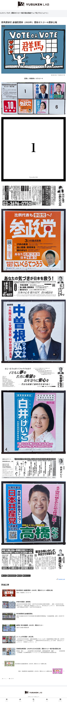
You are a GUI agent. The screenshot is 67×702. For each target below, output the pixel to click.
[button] (62, 401)
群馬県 (20, 575)
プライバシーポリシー (33, 696)
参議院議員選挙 (12, 575)
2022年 (4, 575)
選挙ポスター (27, 575)
